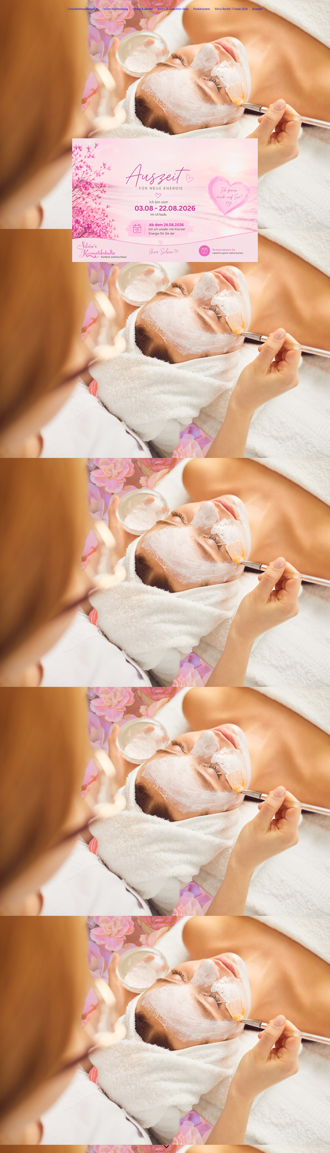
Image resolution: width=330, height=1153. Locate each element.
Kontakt (257, 8)
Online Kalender (143, 8)
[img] (165, 200)
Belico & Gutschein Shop (173, 8)
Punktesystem (201, 8)
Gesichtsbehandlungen (81, 8)
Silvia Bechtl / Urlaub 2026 (231, 8)
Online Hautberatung (115, 8)
